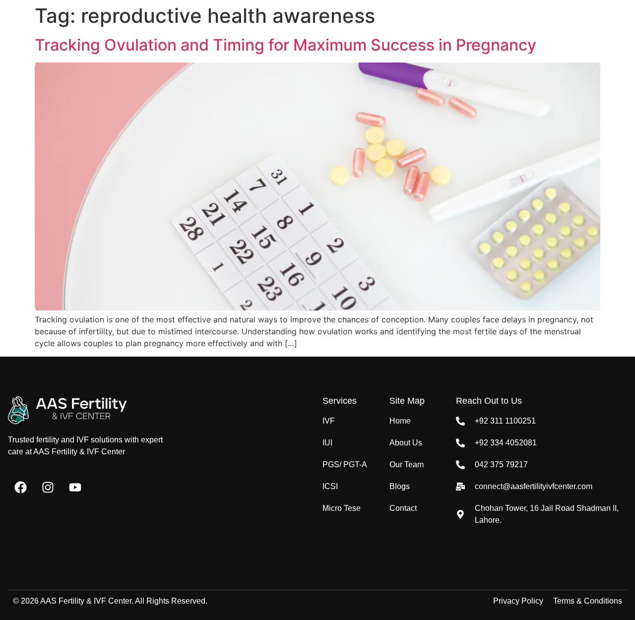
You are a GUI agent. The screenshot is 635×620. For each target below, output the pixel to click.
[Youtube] (75, 487)
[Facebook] (20, 487)
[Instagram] (47, 487)
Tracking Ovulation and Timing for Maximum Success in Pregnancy (285, 45)
